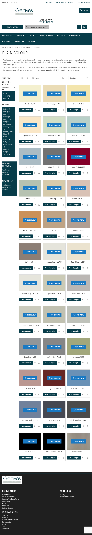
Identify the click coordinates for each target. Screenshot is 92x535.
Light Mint (75, 135)
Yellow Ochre (28, 230)
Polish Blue (75, 388)
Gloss (6, 96)
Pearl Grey (76, 325)
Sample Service (12, 27)
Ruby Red (75, 167)
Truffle (27, 262)
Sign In (70, 2)
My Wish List (61, 2)
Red (6, 152)
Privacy (62, 494)
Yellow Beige (52, 104)
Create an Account (83, 2)
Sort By (64, 78)
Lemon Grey (27, 294)
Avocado (76, 357)
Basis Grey (76, 294)
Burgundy (51, 388)
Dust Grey (28, 357)
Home (4, 47)
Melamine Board (14, 47)
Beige (6, 109)
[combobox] (37, 27)
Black (27, 452)
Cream (75, 104)
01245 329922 (46, 22)
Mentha (51, 135)
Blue (6, 114)
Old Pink (28, 388)
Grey (6, 142)
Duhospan (26, 47)
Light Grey (51, 294)
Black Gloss (50, 452)
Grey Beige (51, 325)
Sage (27, 199)
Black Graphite (76, 420)
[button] (10, 2)
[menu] (46, 39)
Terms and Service (67, 497)
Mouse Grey (51, 262)
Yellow (6, 154)
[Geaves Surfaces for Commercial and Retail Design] (24, 12)
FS (5, 93)
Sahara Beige (52, 199)
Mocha (76, 230)
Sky (27, 167)
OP (6, 98)
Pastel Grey (75, 262)
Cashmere (76, 199)
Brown (6, 117)
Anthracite (51, 357)
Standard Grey (27, 325)
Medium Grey (51, 167)
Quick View (31, 94)
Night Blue (52, 420)
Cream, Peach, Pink (8, 133)
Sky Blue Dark (27, 420)
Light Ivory (27, 135)
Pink (6, 149)
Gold (52, 230)
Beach (27, 104)
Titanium (75, 452)
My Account (50, 2)
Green (6, 139)
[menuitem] (7, 36)
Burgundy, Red (7, 120)
